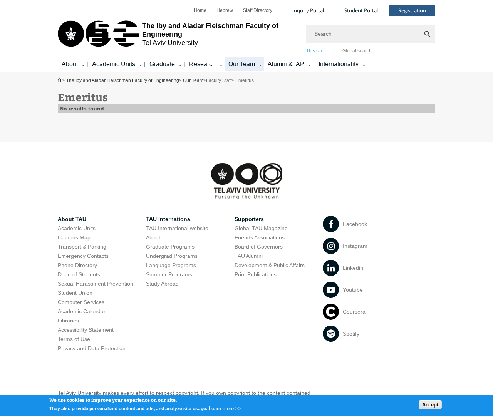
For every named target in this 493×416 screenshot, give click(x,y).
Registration (412, 10)
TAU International (169, 219)
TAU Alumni (249, 256)
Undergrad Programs (172, 256)
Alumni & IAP (286, 64)
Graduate (162, 64)
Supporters (249, 219)
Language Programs (171, 265)
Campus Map (74, 237)
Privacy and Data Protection (92, 348)
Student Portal (361, 10)
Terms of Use (74, 339)
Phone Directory (77, 265)
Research (202, 64)
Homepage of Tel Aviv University (60, 80)
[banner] (246, 36)
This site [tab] (315, 50)
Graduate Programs (170, 247)
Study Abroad (162, 284)
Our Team (241, 64)
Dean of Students (79, 274)
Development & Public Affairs (270, 265)
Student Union (75, 293)
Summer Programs (169, 274)
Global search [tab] (357, 50)
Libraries (68, 320)
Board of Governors (259, 247)
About (70, 64)
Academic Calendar (82, 311)
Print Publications (256, 274)
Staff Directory (257, 10)
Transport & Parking (82, 247)
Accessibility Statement (86, 330)
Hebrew (224, 10)
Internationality (339, 64)
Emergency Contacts (83, 256)
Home (200, 10)
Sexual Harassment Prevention (95, 284)
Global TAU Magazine (261, 228)
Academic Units (113, 64)
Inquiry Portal (308, 10)
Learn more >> (225, 408)
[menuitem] (200, 10)
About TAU (72, 219)
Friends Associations (260, 237)
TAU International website (177, 228)
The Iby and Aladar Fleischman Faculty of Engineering (122, 80)
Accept (430, 405)
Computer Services (81, 302)
